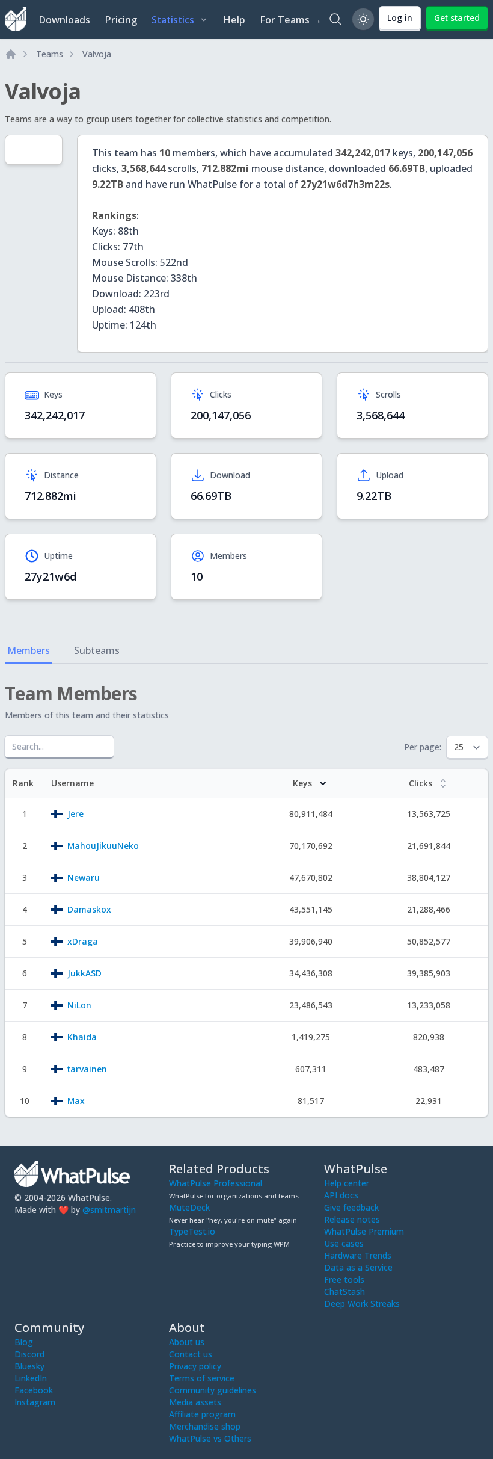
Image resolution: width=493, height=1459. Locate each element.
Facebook (33, 1390)
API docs (341, 1195)
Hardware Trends (357, 1255)
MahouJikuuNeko (103, 845)
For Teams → (291, 19)
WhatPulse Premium (364, 1231)
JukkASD (84, 973)
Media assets (195, 1402)
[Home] (11, 54)
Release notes (352, 1219)
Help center (346, 1183)
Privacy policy (195, 1366)
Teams (49, 54)
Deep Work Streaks (362, 1303)
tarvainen (87, 1069)
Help (234, 19)
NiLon (79, 1005)
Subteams (97, 650)
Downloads (64, 19)
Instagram (34, 1402)
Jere (75, 813)
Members (28, 650)
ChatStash (344, 1291)
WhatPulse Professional (215, 1183)
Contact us (190, 1354)
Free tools (344, 1279)
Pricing (121, 19)
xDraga (82, 941)
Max (76, 1100)
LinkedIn (30, 1378)
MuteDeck (189, 1207)
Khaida (82, 1037)
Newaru (83, 877)
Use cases (344, 1243)
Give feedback (351, 1207)
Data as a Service (358, 1267)
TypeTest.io (192, 1231)
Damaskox (89, 909)
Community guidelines (212, 1390)
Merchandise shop (204, 1426)
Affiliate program (202, 1414)
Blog (23, 1342)
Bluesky (29, 1366)
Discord (29, 1354)
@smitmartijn (109, 1209)
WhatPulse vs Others (210, 1438)
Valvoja (96, 54)
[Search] (335, 19)
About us (186, 1342)
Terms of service (201, 1378)
